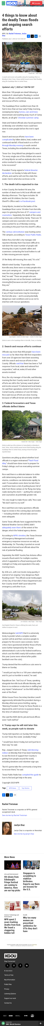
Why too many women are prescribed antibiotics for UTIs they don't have (30, 924)
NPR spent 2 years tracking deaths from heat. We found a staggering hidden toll (12, 926)
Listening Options (10, 994)
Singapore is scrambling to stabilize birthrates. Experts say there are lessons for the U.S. (31, 881)
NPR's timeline (19, 535)
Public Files (8, 984)
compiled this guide (30, 775)
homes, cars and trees (28, 112)
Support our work (10, 998)
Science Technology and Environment (11, 916)
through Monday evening (12, 145)
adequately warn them (11, 527)
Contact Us (8, 1003)
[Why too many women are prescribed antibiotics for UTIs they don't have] (31, 905)
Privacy (6, 989)
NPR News (12, 788)
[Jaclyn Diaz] (7, 828)
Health (25, 915)
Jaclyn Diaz (19, 825)
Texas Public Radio (33, 235)
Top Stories (25, 788)
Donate (37, 3)
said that (19, 363)
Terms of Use (8, 975)
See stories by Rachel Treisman (14, 815)
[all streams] (41, 1023)
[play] (3, 1023)
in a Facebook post (27, 201)
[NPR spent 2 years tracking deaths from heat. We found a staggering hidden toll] (12, 905)
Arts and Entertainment (11, 874)
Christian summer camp (28, 118)
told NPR (19, 633)
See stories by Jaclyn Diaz (24, 834)
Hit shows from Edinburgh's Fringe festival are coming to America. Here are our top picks (12, 884)
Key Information (9, 980)
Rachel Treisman (15, 33)
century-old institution (15, 232)
